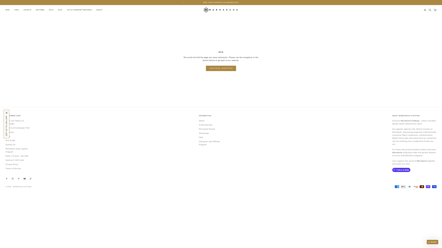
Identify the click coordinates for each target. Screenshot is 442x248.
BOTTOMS (40, 10)
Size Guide (10, 140)
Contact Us (11, 144)
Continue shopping (221, 68)
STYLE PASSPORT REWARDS (79, 10)
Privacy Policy (12, 164)
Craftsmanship (205, 125)
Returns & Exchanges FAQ (17, 128)
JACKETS (27, 10)
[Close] (6, 113)
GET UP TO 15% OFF (6, 126)
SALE (60, 10)
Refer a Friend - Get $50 (17, 156)
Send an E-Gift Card (15, 160)
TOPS (16, 10)
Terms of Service (13, 168)
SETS (51, 10)
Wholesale (204, 133)
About (202, 121)
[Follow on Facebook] (7, 179)
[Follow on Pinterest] (18, 179)
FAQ (201, 137)
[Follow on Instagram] (13, 179)
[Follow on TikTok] (30, 179)
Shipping (9, 132)
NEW (8, 10)
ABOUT (99, 10)
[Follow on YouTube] (24, 179)
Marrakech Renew (207, 129)
